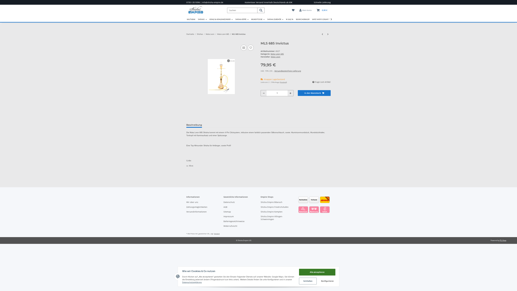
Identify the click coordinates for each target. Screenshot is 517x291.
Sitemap (227, 211)
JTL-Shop (503, 240)
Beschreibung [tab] (194, 125)
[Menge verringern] (264, 93)
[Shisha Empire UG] (196, 12)
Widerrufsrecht (230, 226)
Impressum (228, 216)
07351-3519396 (193, 2)
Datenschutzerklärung (192, 282)
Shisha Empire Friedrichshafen (275, 207)
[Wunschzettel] (293, 10)
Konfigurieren (327, 281)
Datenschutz (229, 202)
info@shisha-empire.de (212, 2)
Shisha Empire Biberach (271, 202)
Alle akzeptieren (317, 272)
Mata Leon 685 (277, 54)
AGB (225, 207)
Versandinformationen (196, 211)
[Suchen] (261, 10)
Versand (217, 234)
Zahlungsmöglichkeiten (196, 207)
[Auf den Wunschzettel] (251, 48)
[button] (306, 10)
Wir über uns (192, 202)
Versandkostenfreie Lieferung (287, 71)
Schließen (307, 281)
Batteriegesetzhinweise (233, 221)
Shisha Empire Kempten (271, 211)
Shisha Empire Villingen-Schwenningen (272, 218)
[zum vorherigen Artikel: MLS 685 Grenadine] (322, 34)
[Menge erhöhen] (290, 93)
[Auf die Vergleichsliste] (244, 48)
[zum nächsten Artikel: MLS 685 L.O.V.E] (328, 34)
